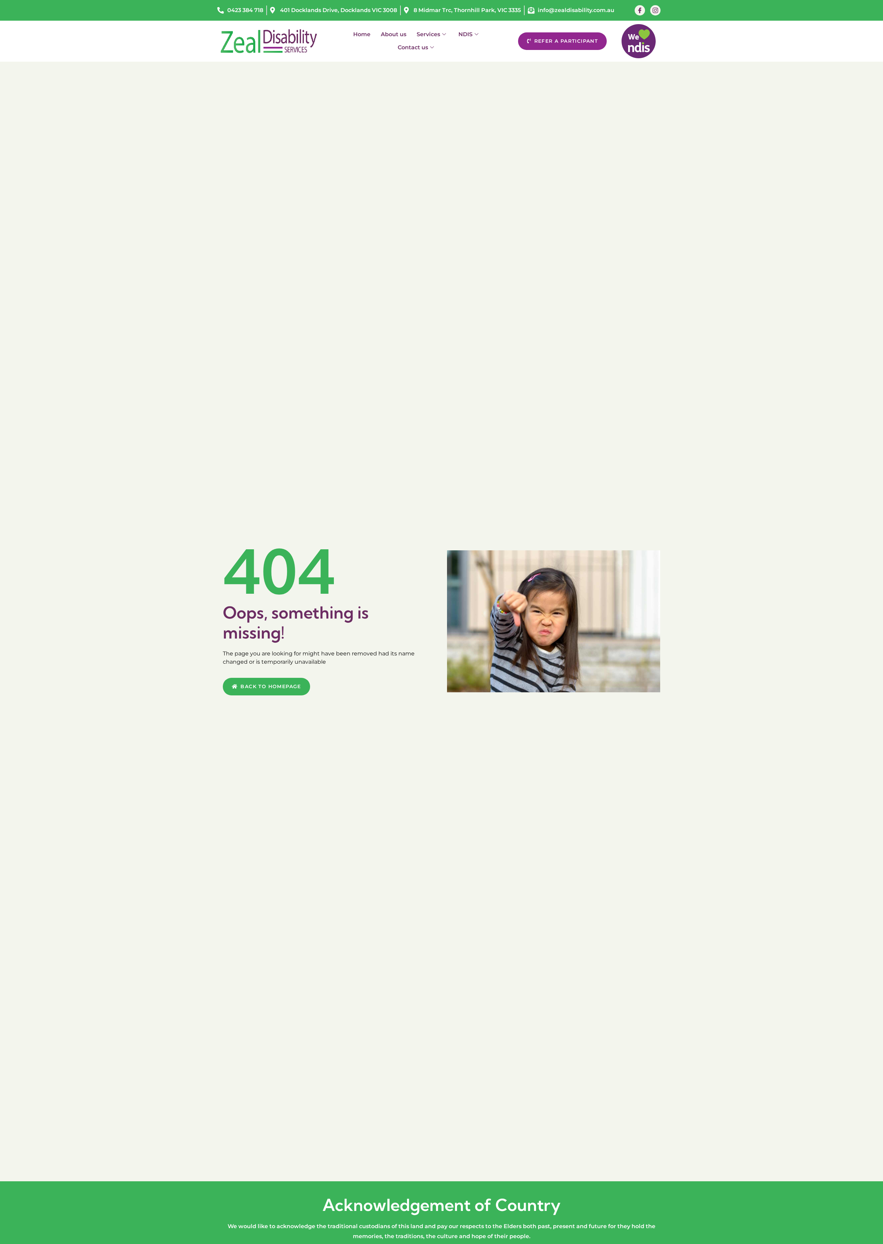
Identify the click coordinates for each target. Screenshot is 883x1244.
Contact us (413, 47)
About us (393, 34)
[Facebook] (640, 10)
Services (428, 34)
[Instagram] (655, 10)
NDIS (465, 34)
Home (361, 34)
